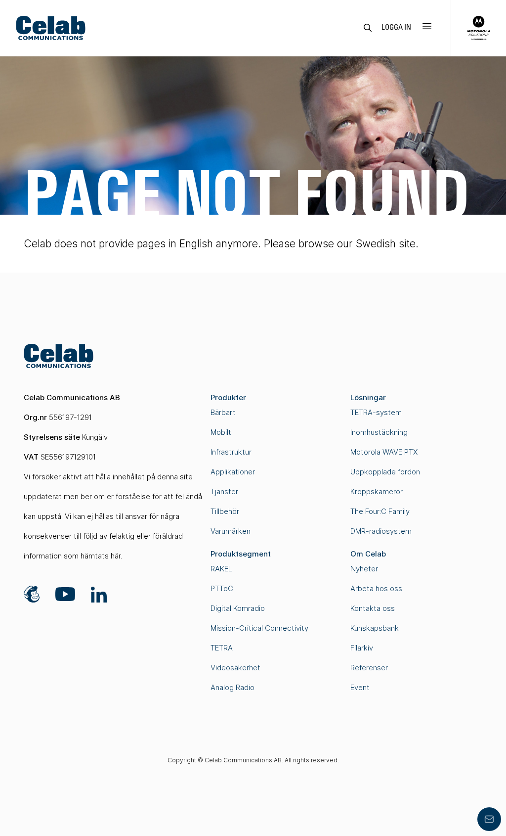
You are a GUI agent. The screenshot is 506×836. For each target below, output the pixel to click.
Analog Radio (232, 687)
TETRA (222, 647)
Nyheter (364, 568)
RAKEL (221, 568)
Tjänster (224, 491)
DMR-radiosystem (381, 531)
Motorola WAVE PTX (384, 452)
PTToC (222, 588)
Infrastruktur (231, 452)
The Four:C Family (380, 511)
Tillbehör (225, 511)
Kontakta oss (372, 608)
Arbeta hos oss (376, 588)
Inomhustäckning (379, 432)
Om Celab (368, 553)
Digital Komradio (238, 608)
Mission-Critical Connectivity (259, 628)
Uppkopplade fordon (385, 471)
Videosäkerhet (235, 667)
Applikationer (233, 471)
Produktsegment (241, 553)
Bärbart (223, 412)
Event (360, 687)
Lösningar (368, 397)
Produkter (228, 397)
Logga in (396, 27)
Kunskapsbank (374, 628)
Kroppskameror (376, 491)
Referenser (369, 667)
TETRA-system (376, 412)
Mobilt (221, 432)
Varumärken (231, 531)
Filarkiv (361, 647)
